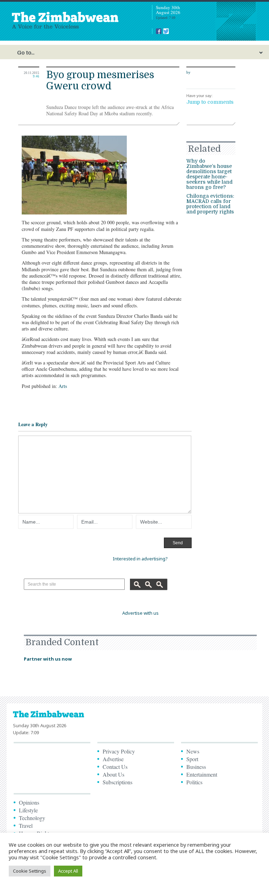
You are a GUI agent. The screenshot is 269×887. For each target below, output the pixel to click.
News (192, 751)
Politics (194, 782)
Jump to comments (210, 102)
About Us (113, 774)
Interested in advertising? (140, 558)
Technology (32, 817)
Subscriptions (117, 782)
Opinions (29, 802)
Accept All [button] (68, 871)
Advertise (113, 759)
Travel (26, 825)
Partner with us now (48, 659)
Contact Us (115, 766)
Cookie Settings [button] (29, 871)
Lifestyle (28, 810)
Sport (192, 759)
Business (196, 766)
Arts (62, 386)
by (188, 72)
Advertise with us (140, 613)
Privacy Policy (119, 751)
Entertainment (201, 774)
